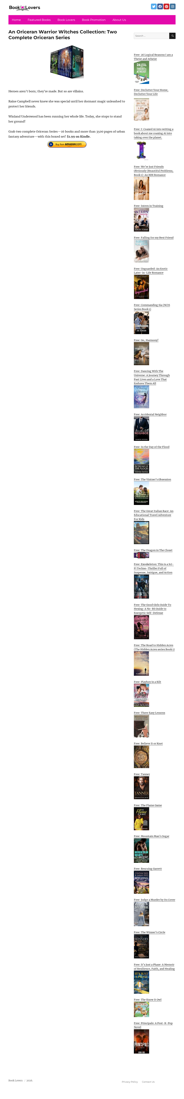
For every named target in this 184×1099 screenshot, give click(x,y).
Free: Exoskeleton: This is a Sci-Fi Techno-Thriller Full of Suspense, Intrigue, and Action (154, 568)
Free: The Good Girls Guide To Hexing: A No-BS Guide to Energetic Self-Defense (152, 609)
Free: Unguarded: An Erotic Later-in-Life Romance (151, 270)
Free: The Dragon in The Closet (153, 550)
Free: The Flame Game (148, 805)
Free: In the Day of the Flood (151, 447)
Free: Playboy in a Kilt (147, 682)
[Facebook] (160, 6)
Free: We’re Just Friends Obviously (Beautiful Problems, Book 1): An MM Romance (153, 170)
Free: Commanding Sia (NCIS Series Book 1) (152, 307)
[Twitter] (154, 6)
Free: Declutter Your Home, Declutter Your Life (151, 92)
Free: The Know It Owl (148, 999)
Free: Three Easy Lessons (149, 712)
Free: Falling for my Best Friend (154, 237)
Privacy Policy (130, 1081)
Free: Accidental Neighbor (150, 414)
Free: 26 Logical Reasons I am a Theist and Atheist (153, 57)
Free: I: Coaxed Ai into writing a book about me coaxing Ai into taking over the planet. (153, 133)
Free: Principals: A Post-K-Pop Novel (153, 1025)
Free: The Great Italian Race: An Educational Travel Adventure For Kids (153, 515)
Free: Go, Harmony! (146, 340)
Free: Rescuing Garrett (148, 868)
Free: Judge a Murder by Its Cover (154, 899)
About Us (119, 20)
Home (16, 20)
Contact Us (148, 1081)
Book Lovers (66, 20)
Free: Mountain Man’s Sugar (151, 836)
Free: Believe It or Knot (148, 743)
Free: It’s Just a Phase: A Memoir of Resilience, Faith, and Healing (154, 966)
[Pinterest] (166, 6)
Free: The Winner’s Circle (149, 932)
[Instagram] (173, 6)
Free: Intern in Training (148, 205)
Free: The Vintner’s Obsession (152, 479)
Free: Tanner (142, 774)
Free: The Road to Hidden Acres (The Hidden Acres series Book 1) (154, 647)
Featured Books (39, 20)
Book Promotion (94, 20)
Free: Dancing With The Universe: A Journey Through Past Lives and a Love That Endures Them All (152, 377)
